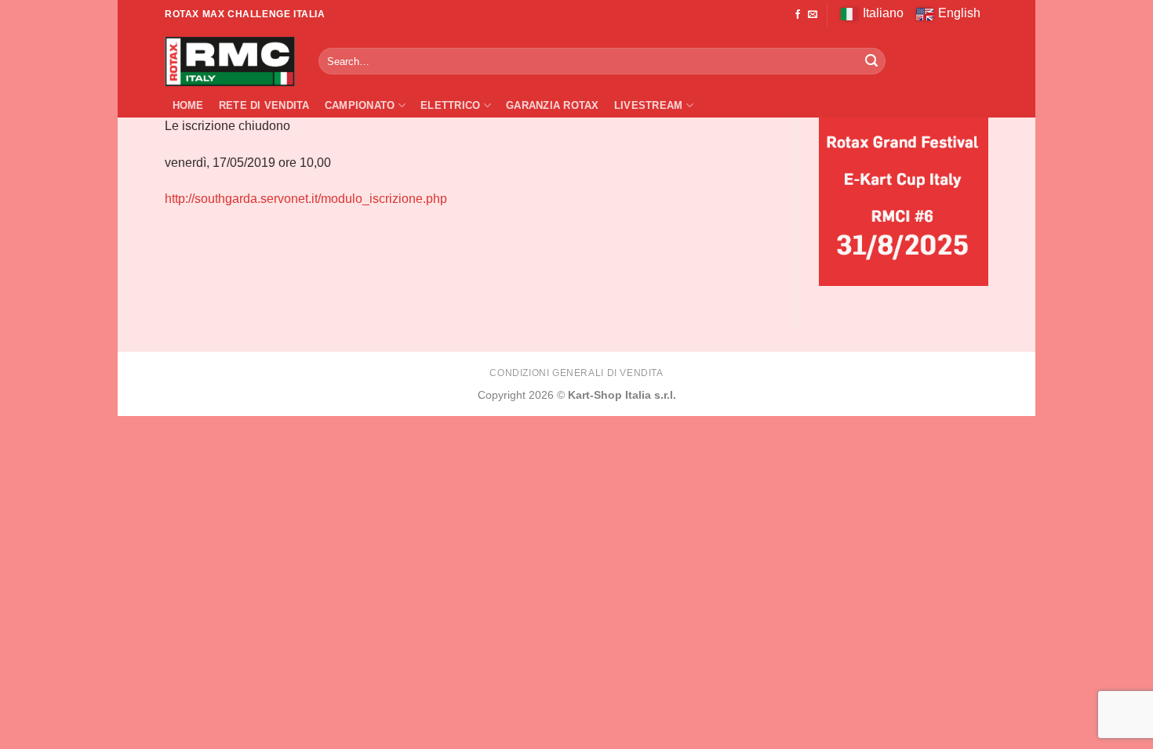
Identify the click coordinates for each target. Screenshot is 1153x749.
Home (188, 105)
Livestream (648, 105)
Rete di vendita (264, 105)
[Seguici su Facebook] (797, 14)
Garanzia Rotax (552, 105)
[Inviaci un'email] (812, 14)
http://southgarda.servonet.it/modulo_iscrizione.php (306, 198)
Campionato (360, 105)
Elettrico (450, 105)
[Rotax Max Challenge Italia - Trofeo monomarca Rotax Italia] (230, 61)
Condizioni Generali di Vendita (576, 372)
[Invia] (871, 61)
